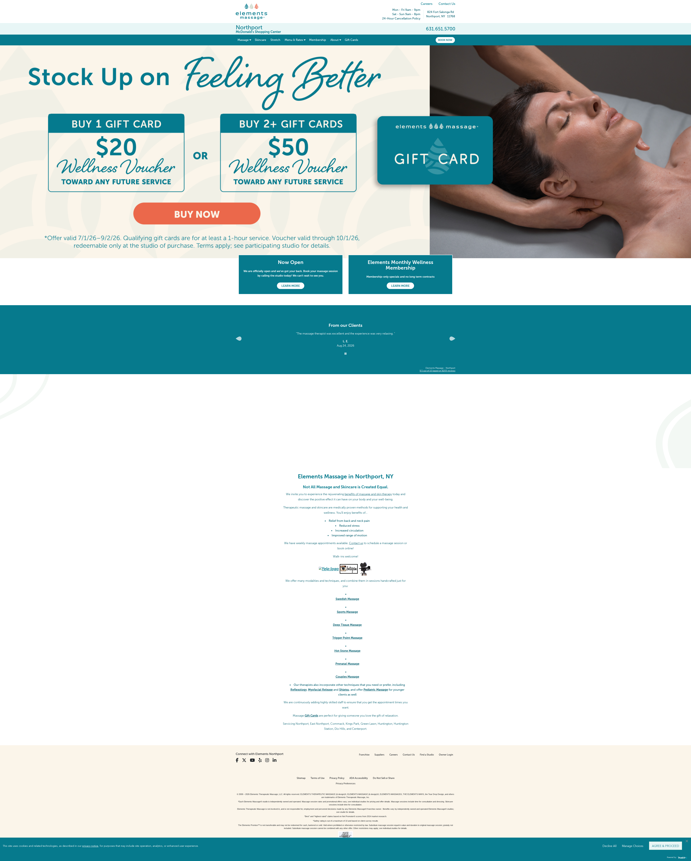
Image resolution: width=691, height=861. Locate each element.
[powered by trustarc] (682, 857)
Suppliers (379, 754)
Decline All (609, 846)
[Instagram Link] (349, 568)
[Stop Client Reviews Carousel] (345, 353)
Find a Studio (427, 754)
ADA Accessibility (358, 778)
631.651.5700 (440, 28)
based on (437, 370)
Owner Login (446, 754)
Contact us (356, 543)
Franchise (364, 754)
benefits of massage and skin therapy (368, 494)
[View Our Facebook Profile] (237, 760)
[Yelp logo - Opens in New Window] (329, 568)
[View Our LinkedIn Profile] (274, 760)
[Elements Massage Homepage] (254, 11)
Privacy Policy (336, 778)
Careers (426, 4)
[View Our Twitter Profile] (244, 760)
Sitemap (301, 778)
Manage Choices (632, 846)
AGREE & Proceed (665, 846)
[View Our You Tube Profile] (252, 760)
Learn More (290, 285)
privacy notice (90, 845)
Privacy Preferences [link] (345, 783)
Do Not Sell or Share (383, 778)
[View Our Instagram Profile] (267, 760)
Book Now (445, 40)
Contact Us (447, 4)
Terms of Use (317, 778)
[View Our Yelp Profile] (260, 760)
